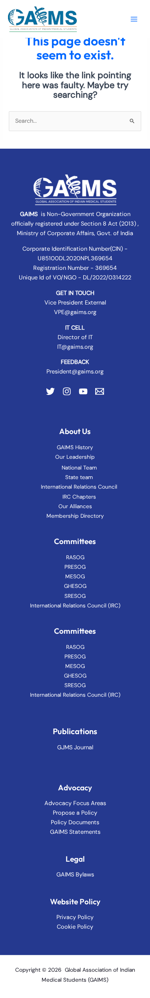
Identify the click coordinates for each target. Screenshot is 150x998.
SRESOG (75, 595)
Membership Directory (75, 515)
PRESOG (75, 566)
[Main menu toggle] (134, 19)
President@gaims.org (75, 371)
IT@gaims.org (75, 347)
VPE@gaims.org (75, 312)
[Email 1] (99, 391)
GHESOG (75, 585)
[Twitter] (50, 391)
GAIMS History (75, 447)
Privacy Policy (75, 917)
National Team (79, 467)
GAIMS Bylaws (75, 874)
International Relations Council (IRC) (75, 605)
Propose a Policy (75, 813)
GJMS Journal (75, 747)
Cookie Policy (75, 927)
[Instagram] (66, 391)
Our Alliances (75, 506)
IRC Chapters (79, 496)
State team (79, 477)
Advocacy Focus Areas (75, 803)
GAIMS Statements (75, 832)
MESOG (75, 576)
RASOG (75, 557)
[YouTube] (83, 391)
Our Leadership (75, 456)
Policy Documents (75, 822)
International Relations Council (79, 486)
